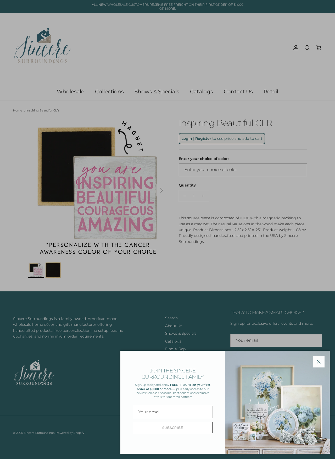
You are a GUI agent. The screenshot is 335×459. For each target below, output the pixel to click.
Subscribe (172, 428)
